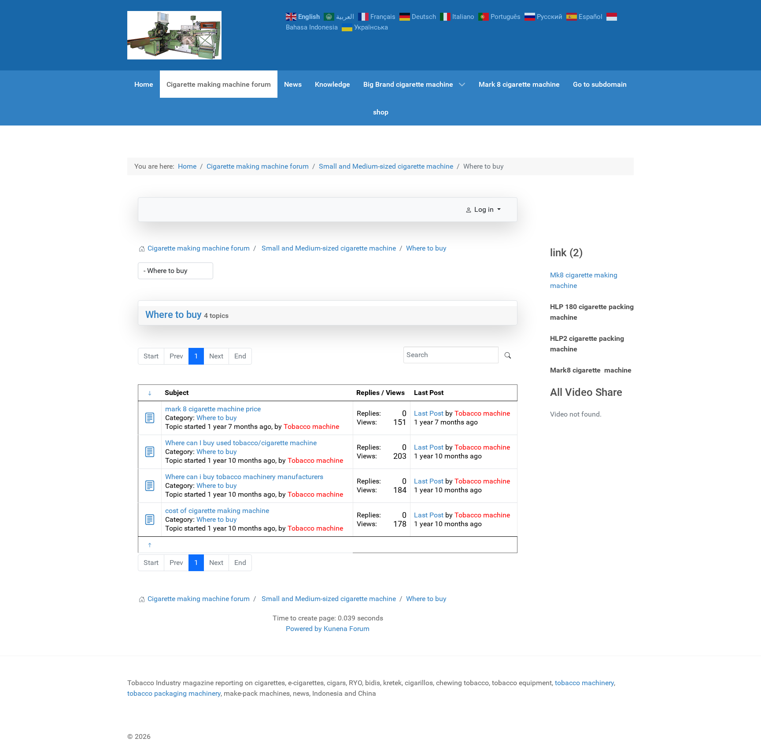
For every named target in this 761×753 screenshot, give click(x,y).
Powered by (304, 628)
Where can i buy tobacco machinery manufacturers (244, 476)
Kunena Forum (346, 628)
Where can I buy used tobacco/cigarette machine (241, 443)
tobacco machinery (584, 683)
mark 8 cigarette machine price (213, 409)
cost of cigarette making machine (217, 510)
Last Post (428, 413)
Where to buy (173, 314)
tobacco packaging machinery (174, 693)
